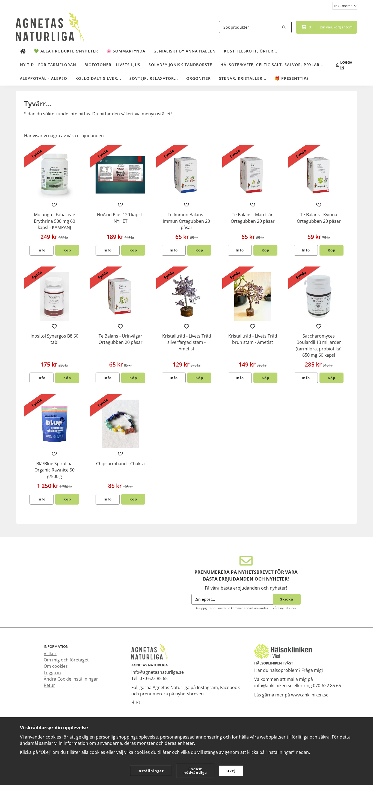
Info (41, 250)
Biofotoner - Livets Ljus (112, 64)
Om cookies (56, 666)
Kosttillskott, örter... (250, 51)
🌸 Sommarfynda (125, 51)
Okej (231, 770)
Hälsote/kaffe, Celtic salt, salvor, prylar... (272, 64)
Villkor (50, 654)
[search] (284, 27)
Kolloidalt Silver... (98, 78)
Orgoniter (198, 78)
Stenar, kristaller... (243, 78)
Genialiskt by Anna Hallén (184, 51)
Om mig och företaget (66, 660)
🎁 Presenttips (292, 78)
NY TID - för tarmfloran (48, 64)
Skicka (286, 599)
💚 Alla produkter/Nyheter (66, 51)
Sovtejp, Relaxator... (153, 78)
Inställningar (150, 770)
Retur (49, 685)
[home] (23, 51)
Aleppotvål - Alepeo (43, 78)
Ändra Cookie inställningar (71, 679)
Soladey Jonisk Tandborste (180, 64)
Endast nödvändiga (195, 770)
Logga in (52, 673)
